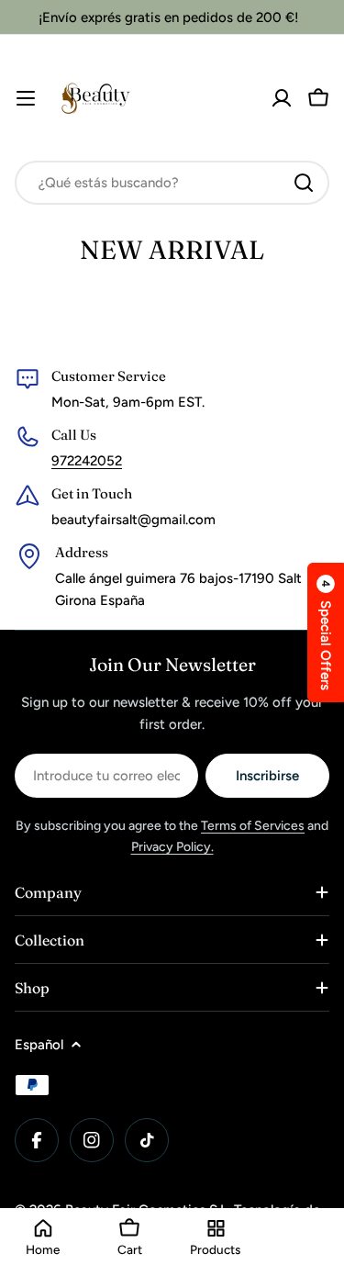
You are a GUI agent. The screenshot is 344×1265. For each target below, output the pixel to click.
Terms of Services (253, 826)
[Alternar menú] (26, 98)
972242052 (86, 461)
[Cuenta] (282, 98)
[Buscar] (304, 183)
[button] (325, 632)
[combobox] (172, 183)
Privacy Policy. (172, 847)
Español (39, 1044)
